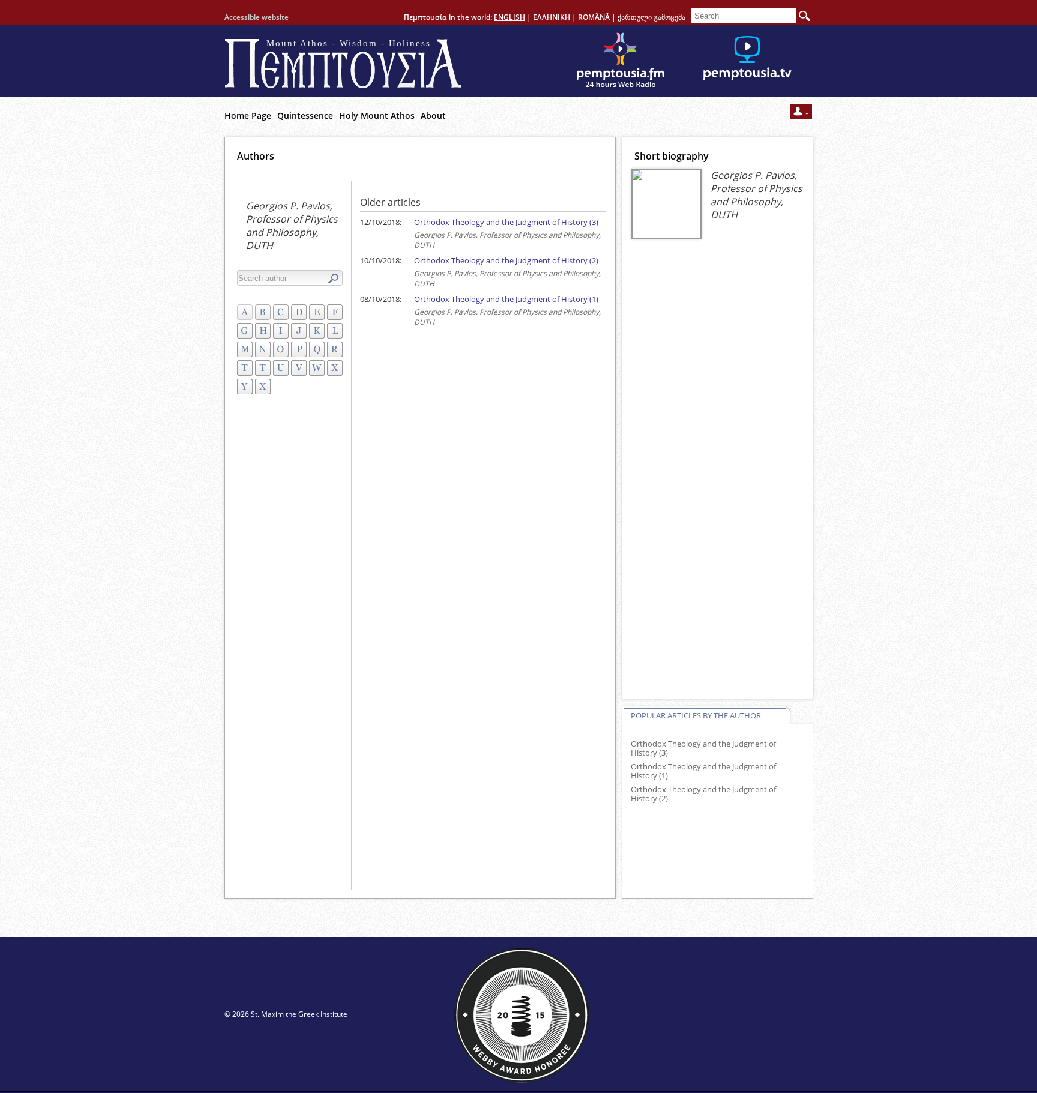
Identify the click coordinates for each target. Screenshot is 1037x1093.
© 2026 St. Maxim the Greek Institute (285, 1014)
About (433, 115)
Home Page (247, 115)
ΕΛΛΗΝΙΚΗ (551, 17)
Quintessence (305, 115)
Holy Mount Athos (377, 115)
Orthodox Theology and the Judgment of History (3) (506, 222)
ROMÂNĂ (594, 17)
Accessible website (256, 17)
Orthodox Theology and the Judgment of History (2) (506, 260)
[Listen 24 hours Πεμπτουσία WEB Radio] (620, 60)
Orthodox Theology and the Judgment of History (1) (506, 299)
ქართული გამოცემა (651, 17)
